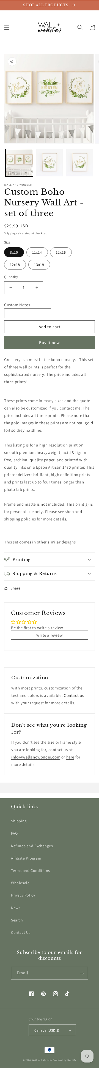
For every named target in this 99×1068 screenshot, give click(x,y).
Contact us (74, 695)
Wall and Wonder (42, 1059)
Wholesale (20, 882)
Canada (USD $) (46, 1030)
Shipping (10, 233)
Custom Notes (17, 304)
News (15, 907)
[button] (7, 27)
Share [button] (15, 588)
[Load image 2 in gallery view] (49, 162)
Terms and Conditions (30, 870)
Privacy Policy (23, 895)
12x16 (61, 252)
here (70, 757)
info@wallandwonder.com (35, 757)
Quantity (11, 276)
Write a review (49, 635)
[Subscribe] (82, 973)
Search (17, 920)
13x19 (39, 264)
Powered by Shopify (64, 1059)
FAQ (14, 833)
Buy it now (49, 342)
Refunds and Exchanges (32, 845)
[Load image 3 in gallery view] (79, 162)
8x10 (14, 252)
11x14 (37, 252)
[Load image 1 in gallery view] (19, 162)
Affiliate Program (26, 858)
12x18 (15, 264)
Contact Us (21, 932)
